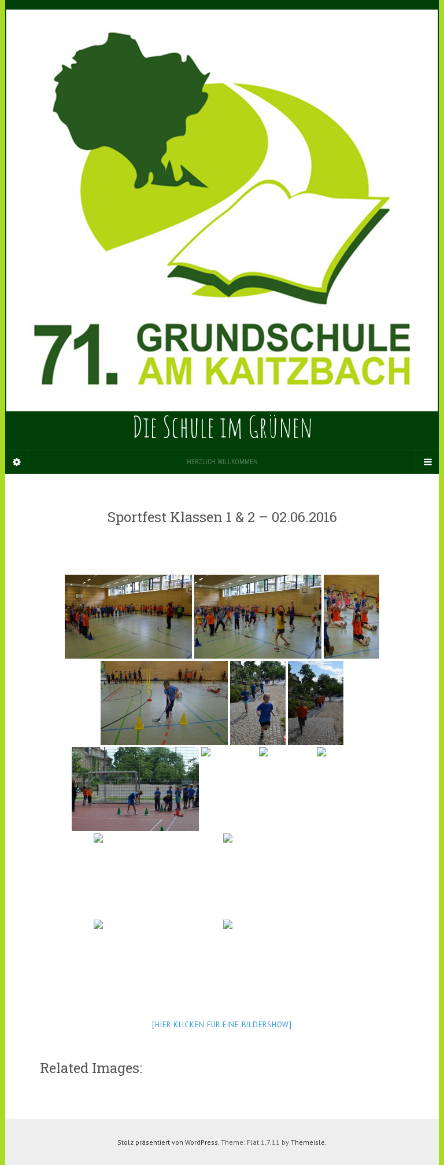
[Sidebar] (16, 461)
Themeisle (308, 1142)
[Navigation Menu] (427, 461)
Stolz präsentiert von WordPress (167, 1142)
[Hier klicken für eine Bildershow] (222, 1025)
